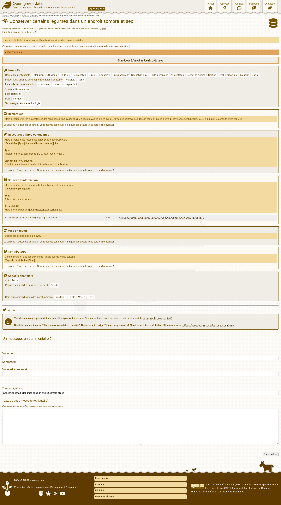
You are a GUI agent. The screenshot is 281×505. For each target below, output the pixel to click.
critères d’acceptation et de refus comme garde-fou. (208, 325)
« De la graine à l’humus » (62, 487)
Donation (254, 3)
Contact (239, 3)
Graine (103, 28)
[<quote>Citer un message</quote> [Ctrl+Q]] (19, 412)
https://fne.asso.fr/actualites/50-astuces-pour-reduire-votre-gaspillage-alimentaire (160, 217)
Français (15, 15)
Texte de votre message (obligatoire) (25, 400)
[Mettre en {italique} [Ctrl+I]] (9, 412)
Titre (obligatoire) (12, 388)
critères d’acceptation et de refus (45, 209)
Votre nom (8, 353)
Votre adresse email (14, 369)
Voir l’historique (15, 52)
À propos (224, 3)
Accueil (210, 3)
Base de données (30, 15)
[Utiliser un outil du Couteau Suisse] (28, 412)
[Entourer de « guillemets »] (24, 412)
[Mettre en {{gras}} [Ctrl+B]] (4, 412)
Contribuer (269, 3)
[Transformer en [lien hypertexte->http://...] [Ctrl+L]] (14, 412)
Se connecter (9, 362)
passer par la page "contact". (157, 318)
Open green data (28, 3)
